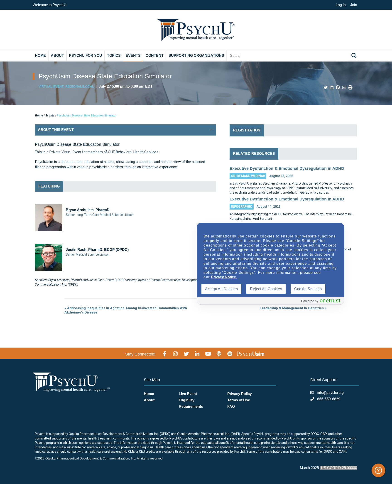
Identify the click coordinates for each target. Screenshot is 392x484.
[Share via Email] (344, 87)
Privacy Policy (239, 394)
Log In (341, 5)
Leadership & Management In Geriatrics (293, 308)
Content (155, 55)
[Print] (350, 87)
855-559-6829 (328, 399)
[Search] (354, 55)
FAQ (231, 406)
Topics (114, 55)
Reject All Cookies (266, 289)
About (57, 55)
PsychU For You (85, 55)
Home (40, 55)
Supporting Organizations (196, 55)
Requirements (191, 406)
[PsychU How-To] (378, 470)
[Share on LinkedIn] (331, 87)
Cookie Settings (308, 289)
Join (353, 5)
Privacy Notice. (224, 277)
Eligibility (186, 400)
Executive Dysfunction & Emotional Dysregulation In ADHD (287, 199)
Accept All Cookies (221, 289)
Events (133, 55)
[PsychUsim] (250, 353)
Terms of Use (238, 400)
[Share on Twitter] (325, 87)
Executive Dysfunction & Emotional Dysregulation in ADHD (287, 168)
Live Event (188, 394)
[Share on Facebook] (338, 87)
